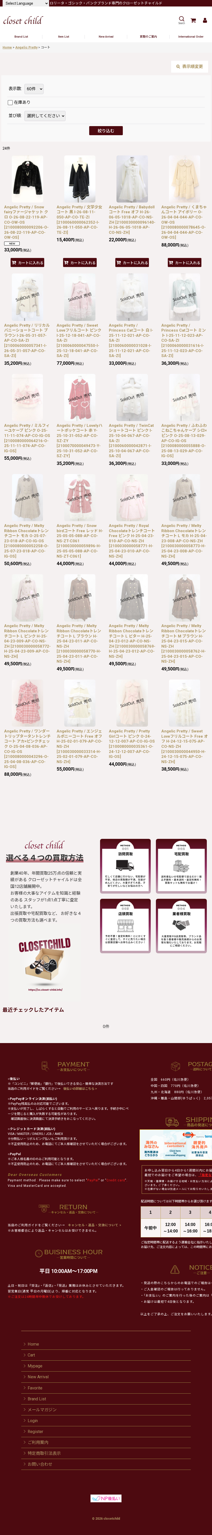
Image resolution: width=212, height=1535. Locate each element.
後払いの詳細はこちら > (80, 1089)
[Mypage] (204, 20)
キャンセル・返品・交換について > (94, 1225)
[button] (181, 20)
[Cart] (193, 20)
